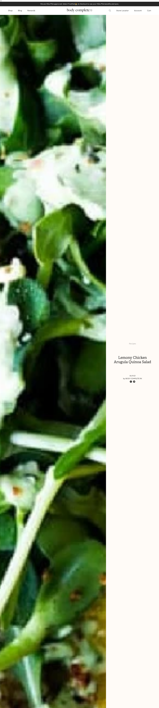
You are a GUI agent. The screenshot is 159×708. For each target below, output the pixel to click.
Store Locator (122, 11)
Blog (20, 11)
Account (138, 11)
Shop (10, 11)
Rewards (31, 11)
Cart (149, 11)
